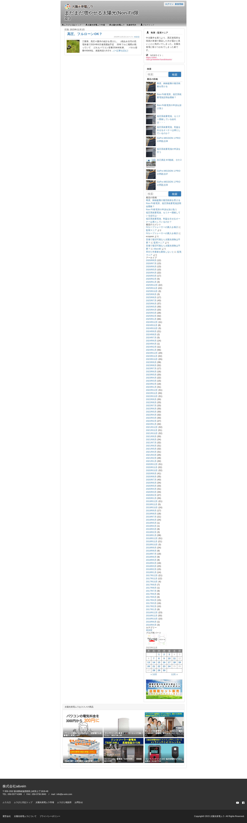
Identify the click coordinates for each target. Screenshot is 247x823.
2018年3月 (151, 566)
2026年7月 (151, 263)
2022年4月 (151, 415)
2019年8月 (151, 514)
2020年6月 (151, 483)
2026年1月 (151, 282)
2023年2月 (151, 384)
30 (164, 670)
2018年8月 (151, 551)
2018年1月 (151, 572)
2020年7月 (151, 480)
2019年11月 (151, 504)
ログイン (169, 4)
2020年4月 (151, 489)
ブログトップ (148, 24)
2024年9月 (151, 331)
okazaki (157, 249)
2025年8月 (151, 297)
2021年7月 (151, 442)
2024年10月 (152, 328)
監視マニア (151, 230)
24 (169, 666)
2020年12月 (152, 464)
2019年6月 (151, 520)
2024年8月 (151, 334)
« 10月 (154, 674)
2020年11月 (151, 467)
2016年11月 (151, 615)
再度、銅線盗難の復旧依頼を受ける (163, 200)
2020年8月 (151, 476)
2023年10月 (152, 359)
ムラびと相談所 (64, 802)
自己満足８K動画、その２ (169, 160)
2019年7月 (151, 517)
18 (174, 662)
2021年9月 (151, 436)
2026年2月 (151, 279)
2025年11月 (151, 288)
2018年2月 (151, 569)
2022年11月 (151, 393)
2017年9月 (151, 585)
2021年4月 (151, 452)
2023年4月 (151, 378)
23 (164, 666)
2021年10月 (152, 433)
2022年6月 (151, 409)
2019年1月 (151, 535)
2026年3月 (151, 276)
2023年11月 (151, 356)
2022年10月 (152, 396)
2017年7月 (151, 591)
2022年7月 (151, 405)
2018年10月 (152, 544)
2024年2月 (151, 347)
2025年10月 (152, 291)
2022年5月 (151, 412)
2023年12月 (152, 353)
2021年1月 (151, 461)
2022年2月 (151, 421)
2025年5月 (151, 307)
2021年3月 (151, 455)
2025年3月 (151, 313)
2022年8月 (151, 402)
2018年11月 (151, 541)
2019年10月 (152, 507)
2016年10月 (152, 619)
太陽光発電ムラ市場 (96, 24)
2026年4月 (151, 273)
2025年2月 (151, 316)
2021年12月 (152, 427)
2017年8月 (151, 588)
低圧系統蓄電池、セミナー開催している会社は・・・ (168, 119)
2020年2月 (151, 495)
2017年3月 (151, 603)
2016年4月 (151, 625)
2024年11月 (151, 325)
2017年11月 (151, 578)
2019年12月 (152, 501)
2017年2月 (151, 606)
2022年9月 (151, 399)
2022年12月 (152, 390)
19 (179, 662)
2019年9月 (151, 510)
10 (169, 658)
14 (154, 662)
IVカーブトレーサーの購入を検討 (162, 227)
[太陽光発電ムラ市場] (164, 698)
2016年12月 (152, 612)
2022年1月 (151, 424)
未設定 (136, 37)
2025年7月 (151, 300)
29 (159, 670)
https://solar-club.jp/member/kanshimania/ (159, 58)
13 (148, 662)
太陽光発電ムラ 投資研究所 (123, 24)
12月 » (174, 674)
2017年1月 (151, 609)
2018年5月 (151, 560)
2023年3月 (151, 381)
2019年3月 (151, 529)
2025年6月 (151, 303)
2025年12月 (152, 285)
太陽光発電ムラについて (25, 816)
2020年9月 (151, 473)
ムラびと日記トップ (72, 24)
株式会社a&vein (14, 786)
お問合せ (79, 802)
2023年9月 (151, 362)
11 (174, 658)
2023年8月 (151, 365)
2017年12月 (152, 575)
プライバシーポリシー (50, 816)
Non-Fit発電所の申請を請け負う (161, 209)
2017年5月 (151, 597)
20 (148, 666)
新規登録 (179, 4)
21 (154, 666)
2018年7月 (151, 554)
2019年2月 (151, 532)
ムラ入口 (7, 802)
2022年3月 (151, 418)
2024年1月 (151, 350)
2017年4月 (151, 600)
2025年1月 (151, 319)
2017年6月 (151, 594)
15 (159, 662)
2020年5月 (151, 486)
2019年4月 (151, 526)
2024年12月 (152, 322)
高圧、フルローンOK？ (84, 34)
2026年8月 (151, 260)
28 (154, 670)
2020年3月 (151, 492)
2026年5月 (151, 269)
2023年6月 (151, 371)
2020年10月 (152, 470)
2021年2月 (151, 458)
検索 (174, 74)
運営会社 (7, 816)
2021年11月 (151, 430)
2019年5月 (151, 523)
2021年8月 (151, 439)
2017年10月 (152, 582)
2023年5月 (151, 375)
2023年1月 (151, 387)
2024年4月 (151, 344)
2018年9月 (151, 548)
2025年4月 (151, 310)
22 (159, 666)
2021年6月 (151, 446)
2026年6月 (151, 266)
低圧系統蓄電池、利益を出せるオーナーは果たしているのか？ (168, 130)
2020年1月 (151, 498)
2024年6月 (151, 341)
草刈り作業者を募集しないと (160, 252)
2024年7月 (151, 337)
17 (169, 662)
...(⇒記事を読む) (120, 51)
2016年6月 (151, 622)
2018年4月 (151, 563)
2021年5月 (151, 449)
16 (164, 662)
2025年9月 (151, 294)
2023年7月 (151, 368)
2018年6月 (151, 557)
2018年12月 (152, 538)
